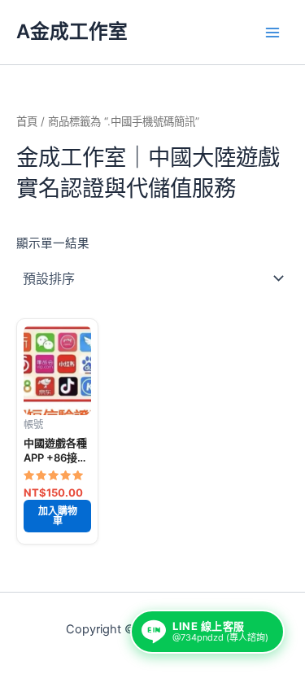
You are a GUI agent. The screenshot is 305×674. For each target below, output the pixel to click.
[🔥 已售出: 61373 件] (57, 370)
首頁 (26, 121)
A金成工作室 (72, 31)
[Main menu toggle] (272, 31)
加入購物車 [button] (57, 516)
